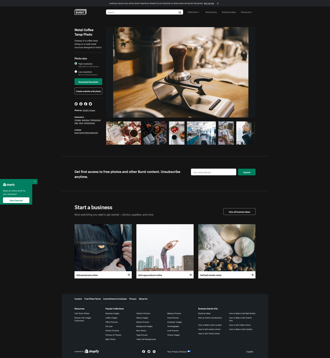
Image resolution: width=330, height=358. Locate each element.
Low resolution (85, 71)
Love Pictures (173, 330)
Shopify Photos (89, 110)
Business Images (112, 313)
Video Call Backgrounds (146, 339)
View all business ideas (239, 211)
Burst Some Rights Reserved (86, 132)
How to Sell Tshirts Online (209, 333)
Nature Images (142, 317)
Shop (81, 122)
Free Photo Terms (92, 298)
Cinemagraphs (173, 326)
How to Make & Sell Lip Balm (210, 324)
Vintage (78, 119)
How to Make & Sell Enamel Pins (240, 319)
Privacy (133, 298)
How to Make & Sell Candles (240, 329)
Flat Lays (109, 326)
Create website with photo (88, 91)
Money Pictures (142, 321)
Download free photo (88, 81)
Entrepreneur (89, 122)
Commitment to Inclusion (115, 298)
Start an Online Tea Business (210, 317)
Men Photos (141, 330)
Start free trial (16, 200)
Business (85, 119)
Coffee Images (111, 317)
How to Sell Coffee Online (240, 324)
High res (123, 142)
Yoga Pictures (142, 334)
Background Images (144, 326)
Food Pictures (173, 317)
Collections (193, 11)
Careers (78, 298)
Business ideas (229, 11)
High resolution (85, 63)
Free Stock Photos (82, 313)
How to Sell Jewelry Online (209, 329)
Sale (76, 122)
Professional (95, 119)
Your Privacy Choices (177, 351)
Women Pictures (112, 330)
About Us (143, 298)
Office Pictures (111, 321)
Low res (133, 142)
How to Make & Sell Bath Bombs (242, 313)
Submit (246, 172)
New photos (211, 11)
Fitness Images (173, 334)
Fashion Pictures (143, 313)
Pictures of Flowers (113, 334)
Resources (246, 11)
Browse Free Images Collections (83, 319)
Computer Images (174, 321)
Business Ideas (204, 313)
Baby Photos (110, 339)
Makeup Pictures (174, 313)
